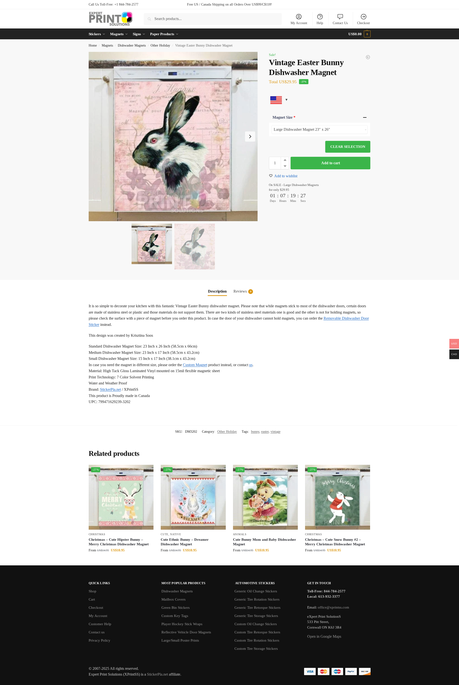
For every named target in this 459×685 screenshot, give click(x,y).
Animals (239, 534)
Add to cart (330, 163)
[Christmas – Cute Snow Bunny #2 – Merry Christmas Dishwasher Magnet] (337, 497)
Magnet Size (284, 117)
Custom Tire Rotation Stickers (256, 640)
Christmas (97, 534)
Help (320, 23)
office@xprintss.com (333, 607)
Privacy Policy (99, 640)
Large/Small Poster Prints (180, 640)
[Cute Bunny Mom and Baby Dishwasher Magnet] (265, 497)
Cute (164, 534)
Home (93, 45)
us (251, 365)
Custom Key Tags (174, 616)
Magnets (107, 45)
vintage (275, 431)
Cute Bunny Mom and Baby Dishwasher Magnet (264, 542)
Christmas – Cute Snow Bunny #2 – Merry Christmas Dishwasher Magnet (335, 542)
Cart (92, 599)
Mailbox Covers (173, 599)
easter (265, 431)
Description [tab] (217, 291)
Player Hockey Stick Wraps (181, 624)
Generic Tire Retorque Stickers (257, 608)
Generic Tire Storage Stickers (256, 616)
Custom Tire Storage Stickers (256, 649)
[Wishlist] (146, 472)
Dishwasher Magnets (132, 45)
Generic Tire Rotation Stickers (256, 599)
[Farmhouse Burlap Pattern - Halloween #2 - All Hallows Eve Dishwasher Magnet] (368, 57)
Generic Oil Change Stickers (255, 591)
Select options (121, 560)
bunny (255, 431)
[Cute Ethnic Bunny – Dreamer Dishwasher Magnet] (193, 497)
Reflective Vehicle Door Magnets (186, 632)
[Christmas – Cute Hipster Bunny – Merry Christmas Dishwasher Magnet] (121, 497)
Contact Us (340, 23)
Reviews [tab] (242, 291)
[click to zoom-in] (173, 136)
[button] (359, 34)
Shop (92, 591)
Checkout (363, 23)
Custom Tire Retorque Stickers (257, 632)
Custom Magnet (195, 365)
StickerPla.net (110, 389)
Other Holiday (160, 45)
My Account (299, 23)
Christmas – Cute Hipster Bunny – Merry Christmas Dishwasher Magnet (119, 542)
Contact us (97, 632)
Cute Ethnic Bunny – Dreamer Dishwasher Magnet (185, 542)
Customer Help (100, 624)
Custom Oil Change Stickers (255, 624)
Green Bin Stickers (175, 608)
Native (175, 534)
